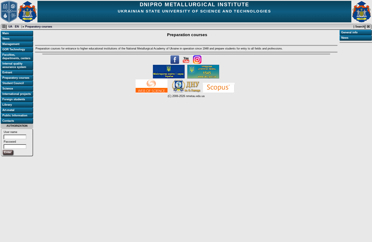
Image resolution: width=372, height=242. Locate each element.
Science (7, 88)
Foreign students (13, 99)
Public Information (14, 115)
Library (7, 104)
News (5, 38)
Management (10, 44)
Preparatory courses (38, 26)
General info (349, 32)
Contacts (8, 120)
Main (5, 33)
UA (10, 26)
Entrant (7, 72)
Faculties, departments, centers (16, 56)
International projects (16, 94)
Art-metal (8, 110)
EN (17, 26)
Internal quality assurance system (14, 65)
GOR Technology (13, 49)
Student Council (13, 83)
